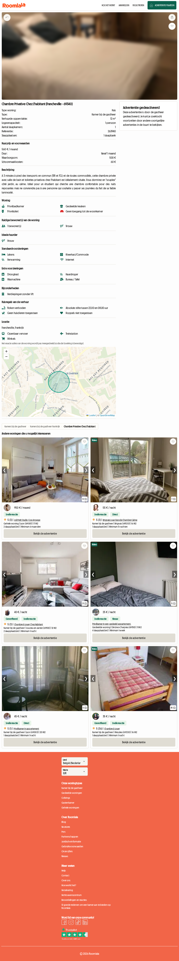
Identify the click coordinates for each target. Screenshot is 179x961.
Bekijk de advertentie (45, 533)
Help (64, 870)
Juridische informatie (71, 841)
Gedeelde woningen (72, 793)
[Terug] (6, 22)
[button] (6, 351)
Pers (63, 832)
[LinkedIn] (85, 923)
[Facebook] (64, 923)
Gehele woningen (70, 807)
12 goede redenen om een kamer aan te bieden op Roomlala (86, 906)
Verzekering (67, 890)
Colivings (66, 798)
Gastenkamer (68, 802)
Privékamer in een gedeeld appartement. (111, 624)
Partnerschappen (70, 836)
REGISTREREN (138, 5)
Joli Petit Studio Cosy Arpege (27, 520)
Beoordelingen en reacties (74, 900)
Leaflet (92, 415)
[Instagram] (71, 923)
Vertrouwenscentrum (71, 895)
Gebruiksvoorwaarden (72, 846)
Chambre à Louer (112, 728)
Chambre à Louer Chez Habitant (28, 624)
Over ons (66, 880)
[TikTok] (78, 923)
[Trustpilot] (75, 938)
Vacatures (66, 827)
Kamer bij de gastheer (72, 788)
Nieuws (65, 856)
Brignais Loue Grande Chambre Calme (120, 520)
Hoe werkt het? (69, 885)
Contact (65, 875)
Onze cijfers (67, 851)
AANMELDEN (124, 5)
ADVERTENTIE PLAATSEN (164, 5)
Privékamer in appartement (26, 728)
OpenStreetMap (107, 415)
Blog (64, 822)
